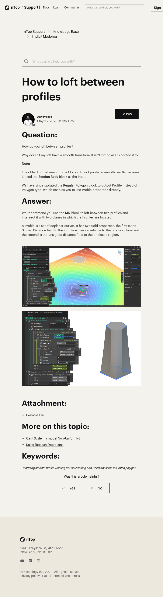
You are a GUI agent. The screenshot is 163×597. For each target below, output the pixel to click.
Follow (126, 114)
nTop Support (34, 31)
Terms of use (61, 576)
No (100, 488)
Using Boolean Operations (44, 445)
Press (76, 576)
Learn (56, 7)
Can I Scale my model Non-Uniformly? (53, 438)
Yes (72, 488)
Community (72, 7)
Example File (35, 415)
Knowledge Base (66, 31)
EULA (45, 576)
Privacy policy (30, 576)
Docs (46, 7)
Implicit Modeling (44, 36)
